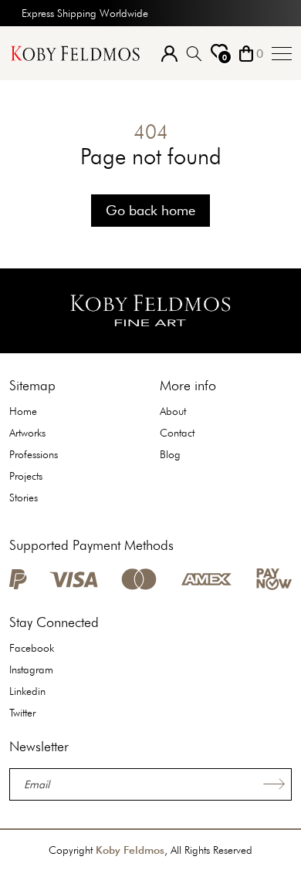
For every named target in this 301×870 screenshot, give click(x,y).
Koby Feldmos (130, 850)
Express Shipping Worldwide (85, 13)
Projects (25, 476)
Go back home (150, 210)
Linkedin (27, 691)
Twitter (22, 712)
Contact (177, 433)
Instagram (31, 669)
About (173, 411)
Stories (23, 497)
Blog (170, 454)
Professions (33, 454)
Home (23, 411)
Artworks (27, 433)
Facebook (31, 648)
